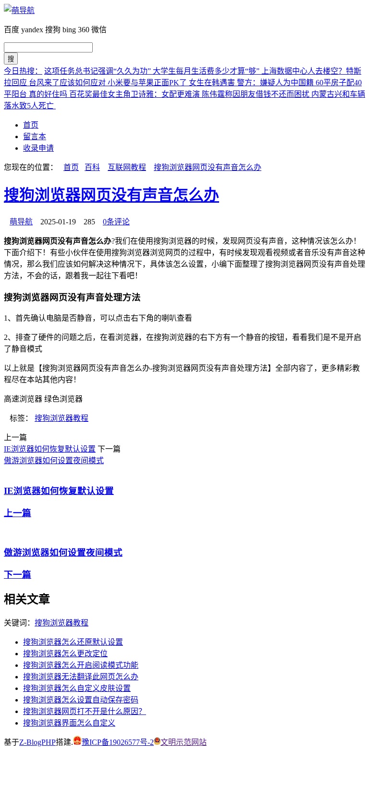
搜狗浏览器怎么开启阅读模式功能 (80, 665)
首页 (30, 125)
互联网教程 (127, 167)
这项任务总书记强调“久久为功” (98, 71)
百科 (92, 167)
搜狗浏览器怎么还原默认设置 (73, 642)
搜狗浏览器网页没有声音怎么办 (207, 167)
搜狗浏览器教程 (61, 418)
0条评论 (116, 222)
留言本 (34, 136)
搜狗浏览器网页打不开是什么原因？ (84, 711)
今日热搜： (23, 71)
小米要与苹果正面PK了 (148, 82)
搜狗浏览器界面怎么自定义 (69, 723)
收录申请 (38, 148)
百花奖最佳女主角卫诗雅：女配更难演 (135, 94)
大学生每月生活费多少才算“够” (207, 71)
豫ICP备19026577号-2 (118, 742)
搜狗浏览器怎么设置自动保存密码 (80, 700)
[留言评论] (10, 781)
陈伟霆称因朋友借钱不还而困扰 (256, 94)
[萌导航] (19, 10)
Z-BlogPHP (37, 742)
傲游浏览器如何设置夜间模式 (54, 460)
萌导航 (21, 222)
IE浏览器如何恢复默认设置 (50, 449)
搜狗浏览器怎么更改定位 (65, 653)
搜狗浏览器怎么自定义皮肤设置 (77, 688)
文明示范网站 (183, 742)
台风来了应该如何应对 (68, 82)
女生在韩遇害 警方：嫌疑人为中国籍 (252, 82)
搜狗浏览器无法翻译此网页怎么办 (80, 677)
